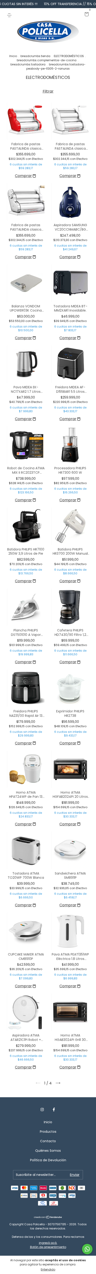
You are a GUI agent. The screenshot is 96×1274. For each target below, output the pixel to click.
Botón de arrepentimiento (48, 1247)
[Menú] (10, 14)
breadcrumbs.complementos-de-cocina (46, 60)
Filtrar (48, 91)
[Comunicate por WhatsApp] (87, 1249)
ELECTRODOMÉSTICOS (69, 56)
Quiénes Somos (48, 1150)
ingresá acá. (48, 1243)
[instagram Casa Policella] (42, 1110)
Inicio (13, 56)
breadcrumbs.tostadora (27, 64)
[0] (86, 14)
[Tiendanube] (48, 1217)
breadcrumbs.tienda (35, 56)
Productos (48, 1131)
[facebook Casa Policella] (54, 1110)
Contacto (48, 1141)
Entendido (48, 1269)
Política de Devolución (48, 1160)
